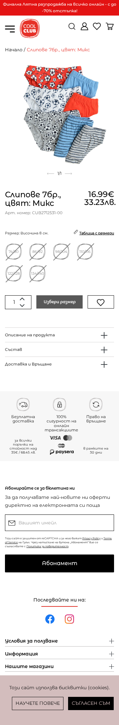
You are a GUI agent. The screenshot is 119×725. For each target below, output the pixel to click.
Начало (13, 50)
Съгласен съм (91, 703)
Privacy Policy (91, 538)
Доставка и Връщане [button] (28, 364)
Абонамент (59, 563)
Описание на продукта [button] (30, 334)
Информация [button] (21, 654)
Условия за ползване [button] (31, 641)
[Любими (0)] (97, 28)
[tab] (59, 335)
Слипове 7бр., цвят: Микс (58, 50)
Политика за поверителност (47, 546)
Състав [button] (13, 349)
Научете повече (38, 703)
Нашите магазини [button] (29, 666)
